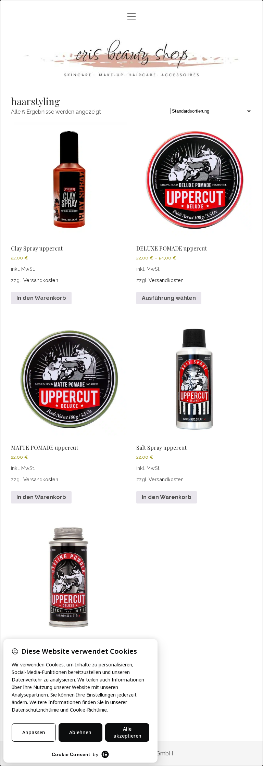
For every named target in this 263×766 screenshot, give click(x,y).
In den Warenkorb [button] (41, 298)
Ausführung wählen (169, 298)
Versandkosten (40, 280)
